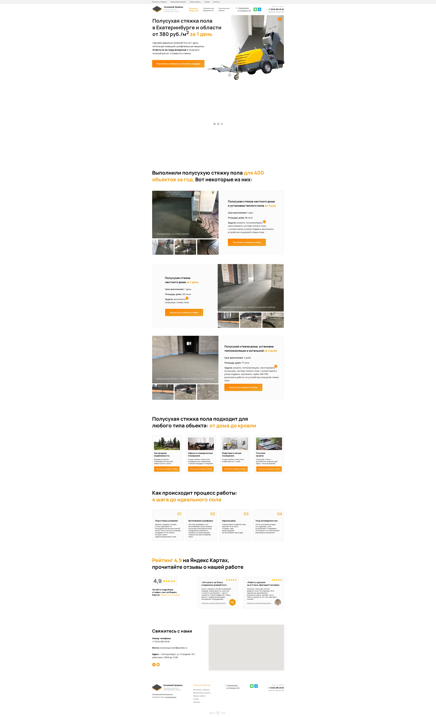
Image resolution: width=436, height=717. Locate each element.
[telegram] (154, 664)
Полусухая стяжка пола (202, 685)
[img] (255, 9)
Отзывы (207, 2)
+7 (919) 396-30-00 (276, 9)
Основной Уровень (173, 7)
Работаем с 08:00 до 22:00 (276, 12)
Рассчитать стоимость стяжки (247, 242)
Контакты (216, 2)
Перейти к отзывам (170, 594)
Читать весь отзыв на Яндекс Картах (214, 603)
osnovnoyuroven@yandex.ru (173, 647)
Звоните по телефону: (278, 6)
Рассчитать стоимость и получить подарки (178, 64)
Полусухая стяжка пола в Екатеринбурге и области (172, 689)
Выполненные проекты (178, 2)
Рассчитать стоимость (159, 2)
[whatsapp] (158, 664)
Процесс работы (195, 2)
